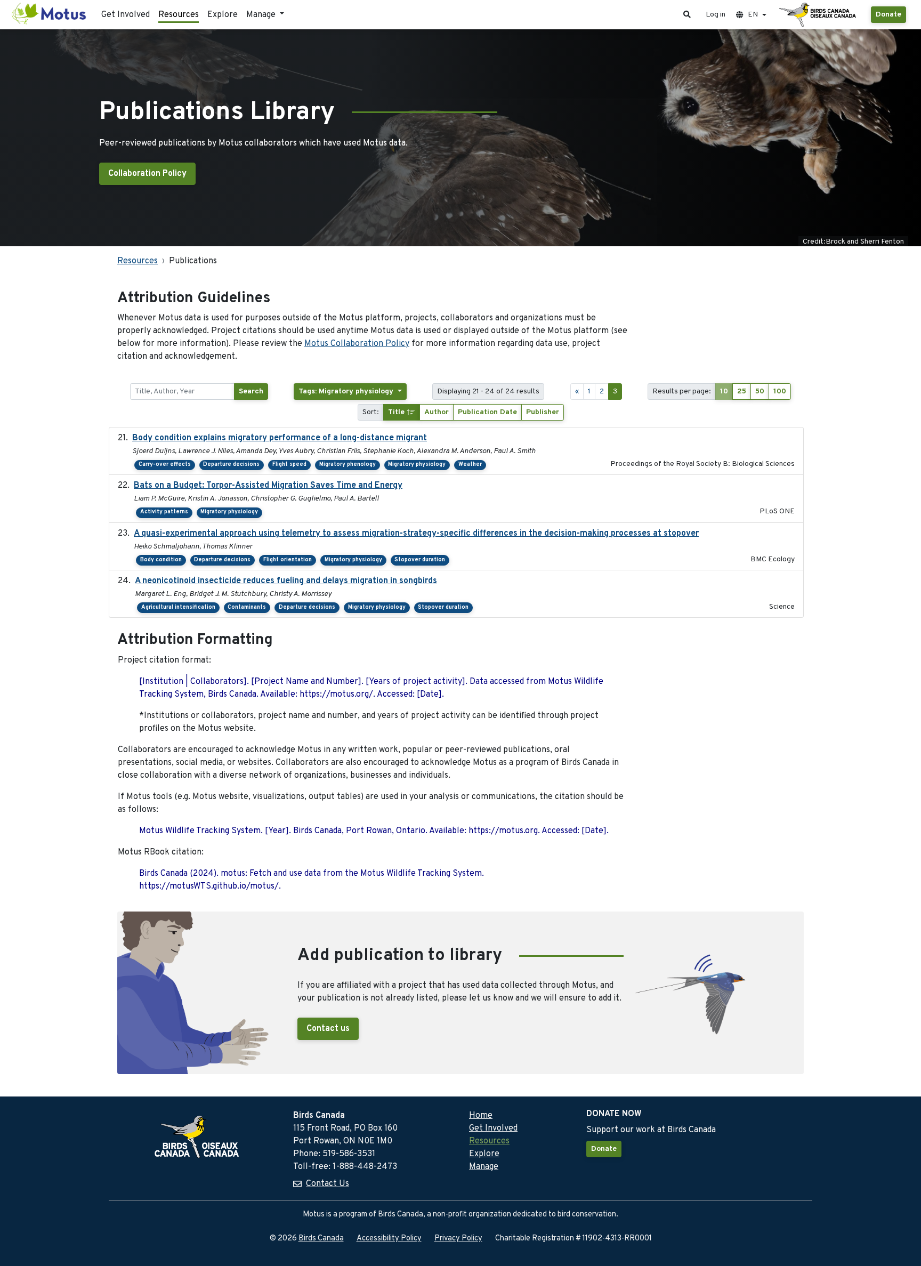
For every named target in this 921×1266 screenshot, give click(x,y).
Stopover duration (419, 560)
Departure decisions (231, 464)
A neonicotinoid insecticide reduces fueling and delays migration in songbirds (286, 581)
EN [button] (753, 14)
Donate (888, 14)
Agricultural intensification (178, 607)
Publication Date (487, 412)
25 (741, 391)
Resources (178, 15)
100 (779, 391)
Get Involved (125, 15)
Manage (483, 1167)
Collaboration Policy (147, 173)
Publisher (542, 412)
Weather (470, 464)
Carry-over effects (165, 464)
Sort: (370, 412)
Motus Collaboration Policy (356, 343)
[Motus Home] (49, 14)
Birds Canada (321, 1238)
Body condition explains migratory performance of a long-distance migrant (279, 438)
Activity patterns (164, 512)
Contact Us (327, 1184)
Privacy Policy (458, 1238)
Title (397, 412)
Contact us (328, 1028)
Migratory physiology (417, 464)
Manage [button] (262, 15)
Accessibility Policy (389, 1238)
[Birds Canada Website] (818, 15)
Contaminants (247, 607)
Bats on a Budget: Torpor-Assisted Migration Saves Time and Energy (268, 485)
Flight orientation (287, 560)
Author (436, 412)
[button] (687, 14)
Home (480, 1115)
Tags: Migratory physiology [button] (346, 391)
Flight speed (289, 464)
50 (759, 391)
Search (251, 391)
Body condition (161, 560)
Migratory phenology (347, 464)
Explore (222, 15)
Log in (715, 14)
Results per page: (681, 391)
